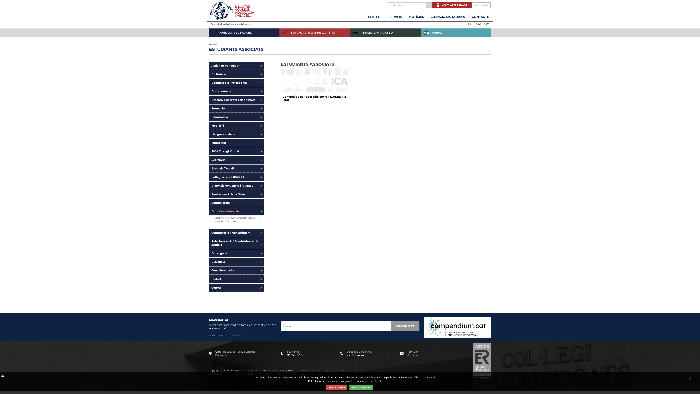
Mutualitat (218, 142)
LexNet (216, 279)
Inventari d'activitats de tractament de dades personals (333, 370)
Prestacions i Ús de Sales (228, 194)
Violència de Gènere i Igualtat (232, 185)
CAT (477, 5)
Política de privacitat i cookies (225, 335)
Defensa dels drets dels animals (233, 100)
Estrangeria (219, 253)
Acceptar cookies (361, 387)
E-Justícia (218, 262)
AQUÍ (378, 381)
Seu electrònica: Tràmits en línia (312, 32)
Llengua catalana (223, 134)
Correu (436, 32)
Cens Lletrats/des (223, 270)
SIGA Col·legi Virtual (225, 151)
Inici (470, 24)
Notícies (416, 17)
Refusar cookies (336, 387)
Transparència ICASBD (377, 32)
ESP (484, 5)
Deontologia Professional (229, 82)
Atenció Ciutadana (448, 17)
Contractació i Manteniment (230, 232)
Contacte (480, 17)
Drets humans (221, 91)
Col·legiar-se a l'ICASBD (235, 32)
